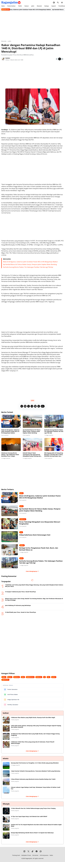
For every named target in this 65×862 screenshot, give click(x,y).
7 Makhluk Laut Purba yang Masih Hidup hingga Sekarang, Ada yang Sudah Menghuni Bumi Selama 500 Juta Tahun (34, 585)
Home (3, 6)
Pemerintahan (11, 6)
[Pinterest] (35, 406)
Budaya (47, 6)
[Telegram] (32, 406)
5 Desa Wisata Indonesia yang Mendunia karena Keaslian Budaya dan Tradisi (33, 779)
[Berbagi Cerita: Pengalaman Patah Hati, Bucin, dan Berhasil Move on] (9, 549)
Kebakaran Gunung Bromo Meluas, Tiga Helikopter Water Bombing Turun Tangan (10, 454)
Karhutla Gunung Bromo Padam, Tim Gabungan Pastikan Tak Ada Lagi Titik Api (28, 267)
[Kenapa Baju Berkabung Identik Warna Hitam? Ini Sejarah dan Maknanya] (6, 835)
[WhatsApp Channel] (40, 851)
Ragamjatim (28, 858)
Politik (20, 6)
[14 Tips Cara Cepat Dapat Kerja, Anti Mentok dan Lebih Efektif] (6, 819)
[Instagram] (24, 851)
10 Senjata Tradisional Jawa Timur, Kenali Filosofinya (20, 591)
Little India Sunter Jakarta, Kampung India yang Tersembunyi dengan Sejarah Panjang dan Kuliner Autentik (36, 726)
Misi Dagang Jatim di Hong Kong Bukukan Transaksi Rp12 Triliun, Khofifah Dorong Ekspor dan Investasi (53, 454)
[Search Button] (58, 2)
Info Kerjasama (44, 855)
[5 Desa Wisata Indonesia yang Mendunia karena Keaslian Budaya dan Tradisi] (6, 781)
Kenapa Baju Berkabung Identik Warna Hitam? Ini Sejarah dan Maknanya (32, 832)
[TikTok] (32, 851)
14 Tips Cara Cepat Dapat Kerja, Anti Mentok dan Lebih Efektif (29, 816)
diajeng (22, 545)
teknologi (22, 519)
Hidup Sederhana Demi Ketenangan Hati (34, 535)
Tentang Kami (16, 855)
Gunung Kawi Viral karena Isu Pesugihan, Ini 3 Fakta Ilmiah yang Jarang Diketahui (35, 763)
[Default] (59, 59)
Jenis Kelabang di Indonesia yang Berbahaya (18, 605)
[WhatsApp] (38, 406)
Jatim (32, 6)
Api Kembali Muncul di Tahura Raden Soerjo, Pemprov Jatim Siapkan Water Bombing (30, 264)
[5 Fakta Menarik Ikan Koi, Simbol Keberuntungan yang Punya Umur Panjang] (6, 811)
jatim (32, 400)
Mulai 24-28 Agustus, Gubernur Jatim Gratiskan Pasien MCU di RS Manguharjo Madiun (30, 262)
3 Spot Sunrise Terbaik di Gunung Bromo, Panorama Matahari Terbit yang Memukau (35, 771)
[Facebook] (25, 406)
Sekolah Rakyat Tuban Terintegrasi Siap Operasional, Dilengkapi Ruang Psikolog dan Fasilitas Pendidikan (32, 454)
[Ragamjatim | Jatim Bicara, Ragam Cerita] (11, 2)
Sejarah (53, 6)
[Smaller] (57, 59)
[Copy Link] (21, 406)
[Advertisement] (32, 26)
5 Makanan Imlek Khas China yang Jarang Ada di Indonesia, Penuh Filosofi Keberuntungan (32, 742)
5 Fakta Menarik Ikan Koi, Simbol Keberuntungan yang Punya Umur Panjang (33, 808)
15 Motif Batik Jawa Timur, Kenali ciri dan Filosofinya (20, 612)
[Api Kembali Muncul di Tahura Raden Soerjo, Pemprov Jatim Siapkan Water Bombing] (32, 421)
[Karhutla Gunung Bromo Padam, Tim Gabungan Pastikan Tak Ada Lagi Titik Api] (54, 421)
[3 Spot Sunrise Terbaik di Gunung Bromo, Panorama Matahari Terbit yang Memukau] (6, 773)
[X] (28, 406)
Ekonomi (39, 6)
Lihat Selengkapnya (31, 571)
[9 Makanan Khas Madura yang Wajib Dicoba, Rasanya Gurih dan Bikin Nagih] (6, 720)
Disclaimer (35, 855)
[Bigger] (62, 59)
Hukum (26, 6)
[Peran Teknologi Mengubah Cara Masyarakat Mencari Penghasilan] (9, 523)
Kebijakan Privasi (26, 855)
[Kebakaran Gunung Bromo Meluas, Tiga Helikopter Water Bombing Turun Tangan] (11, 444)
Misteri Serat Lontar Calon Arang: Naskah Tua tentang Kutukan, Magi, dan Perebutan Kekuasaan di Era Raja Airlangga (34, 599)
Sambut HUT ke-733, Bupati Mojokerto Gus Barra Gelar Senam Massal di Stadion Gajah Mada (36, 825)
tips (21, 532)
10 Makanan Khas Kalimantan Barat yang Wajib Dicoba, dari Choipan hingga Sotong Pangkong (35, 734)
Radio (51, 855)
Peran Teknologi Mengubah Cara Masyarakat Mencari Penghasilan (39, 523)
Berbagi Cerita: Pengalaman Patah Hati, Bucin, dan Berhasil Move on (38, 549)
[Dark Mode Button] (54, 2)
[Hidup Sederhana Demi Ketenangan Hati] (9, 536)
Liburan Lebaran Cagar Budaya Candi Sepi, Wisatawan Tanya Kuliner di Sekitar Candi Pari (35, 788)
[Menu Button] (62, 2)
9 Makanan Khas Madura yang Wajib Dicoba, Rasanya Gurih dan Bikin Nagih (33, 717)
